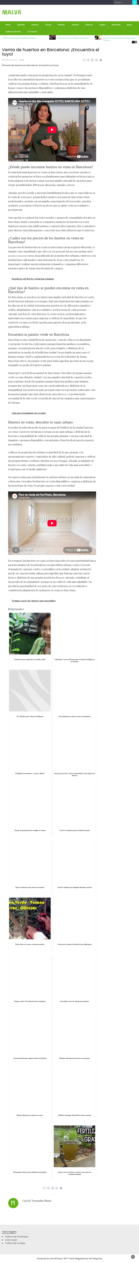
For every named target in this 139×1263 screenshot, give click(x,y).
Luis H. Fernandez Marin (36, 1200)
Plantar (89, 24)
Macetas (116, 24)
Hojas (102, 24)
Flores (48, 24)
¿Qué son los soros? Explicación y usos (72, 38)
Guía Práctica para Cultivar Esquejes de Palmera (119, 39)
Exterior (61, 24)
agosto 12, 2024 (10, 60)
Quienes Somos (13, 31)
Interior (75, 24)
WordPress (56, 1258)
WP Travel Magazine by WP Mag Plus (83, 1258)
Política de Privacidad (16, 1236)
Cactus (35, 24)
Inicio (8, 24)
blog (22, 60)
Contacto (32, 31)
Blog (129, 24)
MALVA (11, 12)
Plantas (21, 24)
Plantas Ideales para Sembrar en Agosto (20, 38)
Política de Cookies (15, 1243)
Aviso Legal (11, 1239)
